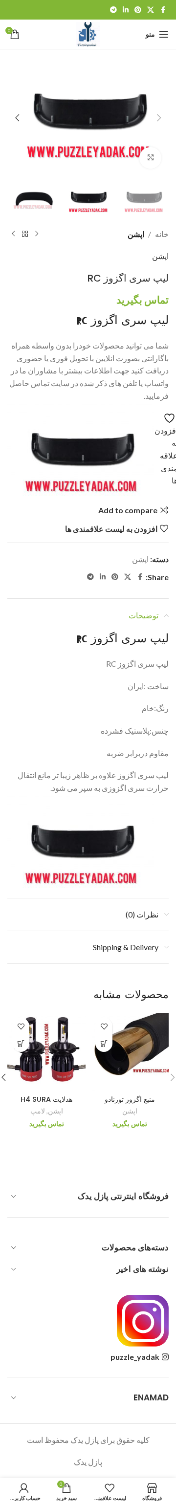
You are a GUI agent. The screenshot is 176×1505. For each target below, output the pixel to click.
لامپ (37, 1111)
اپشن (136, 234)
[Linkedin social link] (126, 10)
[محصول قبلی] (37, 234)
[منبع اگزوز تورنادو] (129, 1052)
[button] (159, 118)
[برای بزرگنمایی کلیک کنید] (150, 158)
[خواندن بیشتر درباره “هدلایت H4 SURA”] (20, 1043)
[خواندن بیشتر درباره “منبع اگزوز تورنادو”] (103, 1043)
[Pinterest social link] (138, 10)
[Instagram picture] (143, 1321)
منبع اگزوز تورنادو (130, 1099)
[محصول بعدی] (13, 234)
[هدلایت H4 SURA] (46, 1052)
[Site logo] (88, 33)
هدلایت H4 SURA (46, 1099)
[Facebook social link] (163, 10)
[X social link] (150, 10)
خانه (162, 234)
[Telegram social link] (113, 10)
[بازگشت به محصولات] (25, 234)
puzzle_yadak (134, 1356)
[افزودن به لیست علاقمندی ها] (103, 1026)
